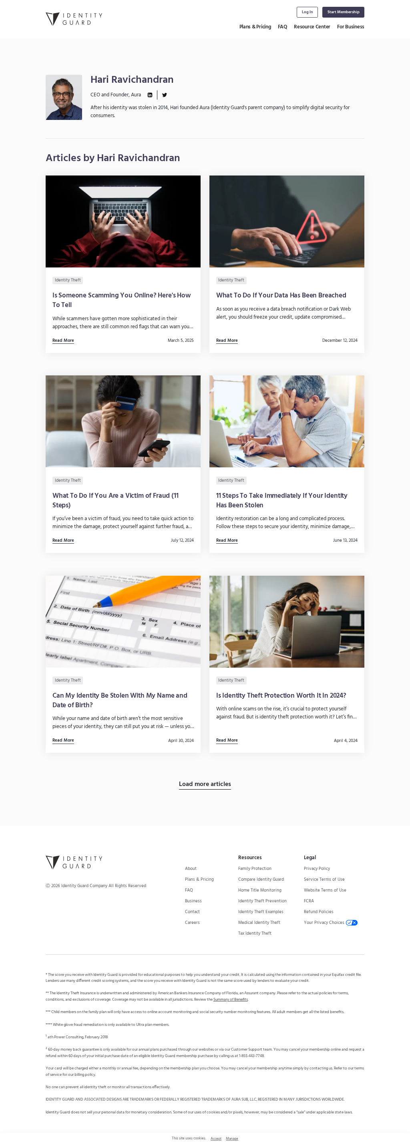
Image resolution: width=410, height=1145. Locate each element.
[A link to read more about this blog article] (123, 264)
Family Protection (254, 868)
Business (193, 901)
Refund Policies (319, 912)
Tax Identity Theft (254, 933)
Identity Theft (68, 280)
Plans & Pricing (255, 27)
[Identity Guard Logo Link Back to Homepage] (74, 19)
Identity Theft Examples (260, 912)
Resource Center (312, 27)
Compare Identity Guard (261, 879)
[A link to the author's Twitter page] (164, 95)
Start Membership (344, 12)
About (191, 868)
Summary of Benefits (230, 1000)
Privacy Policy (317, 868)
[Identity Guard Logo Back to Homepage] (74, 862)
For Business (350, 27)
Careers (192, 922)
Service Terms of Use (324, 879)
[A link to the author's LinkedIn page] (150, 95)
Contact (192, 912)
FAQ (282, 27)
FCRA (309, 901)
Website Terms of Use (325, 890)
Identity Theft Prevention (262, 901)
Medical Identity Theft (259, 922)
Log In (307, 12)
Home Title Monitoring (259, 890)
